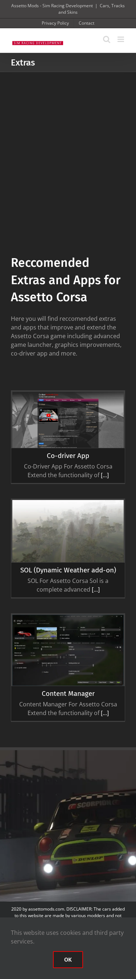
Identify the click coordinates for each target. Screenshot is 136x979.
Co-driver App (68, 455)
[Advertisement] (68, 143)
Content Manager (68, 693)
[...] (104, 475)
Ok (68, 959)
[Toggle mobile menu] (121, 39)
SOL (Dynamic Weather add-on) (68, 570)
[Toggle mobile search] (106, 39)
